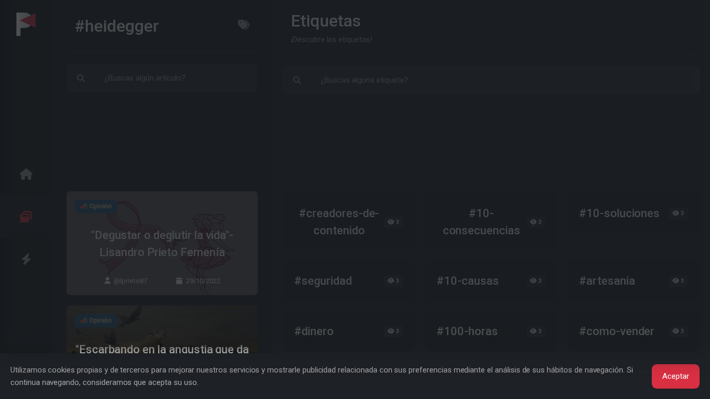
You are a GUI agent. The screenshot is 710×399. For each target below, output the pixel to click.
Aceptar (675, 376)
